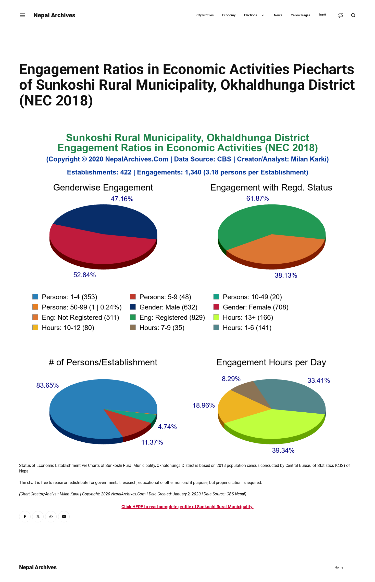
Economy (228, 15)
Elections (250, 15)
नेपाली (322, 15)
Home (339, 567)
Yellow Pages (300, 15)
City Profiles (205, 15)
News (278, 15)
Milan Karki (69, 494)
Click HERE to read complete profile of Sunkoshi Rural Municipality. (187, 506)
